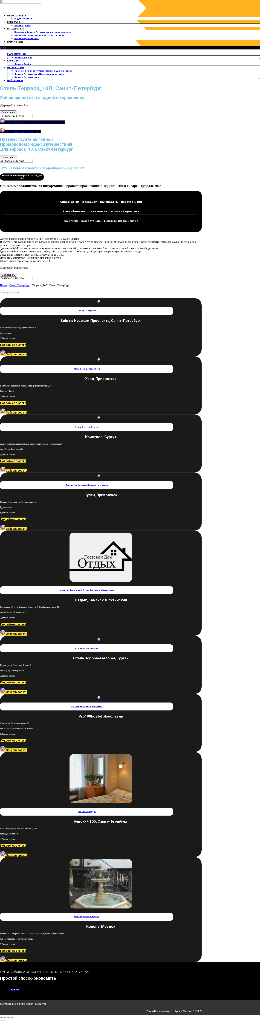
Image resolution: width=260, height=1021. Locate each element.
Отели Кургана (90, 648)
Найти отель (15, 41)
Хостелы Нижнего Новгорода (93, 485)
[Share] (5, 1017)
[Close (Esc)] (1, 1017)
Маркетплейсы (16, 15)
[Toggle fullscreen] (8, 1017)
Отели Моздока (91, 917)
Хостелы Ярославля (81, 706)
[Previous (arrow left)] (1, 1020)
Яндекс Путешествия (26, 38)
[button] (130, 47)
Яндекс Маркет (23, 18)
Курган (78, 648)
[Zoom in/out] (12, 1017)
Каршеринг (14, 22)
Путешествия (15, 28)
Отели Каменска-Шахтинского (98, 590)
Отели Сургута (82, 427)
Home (3, 285)
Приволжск (94, 369)
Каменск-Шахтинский (70, 590)
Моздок (78, 917)
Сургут (94, 427)
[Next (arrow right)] (5, 1020)
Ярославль (97, 706)
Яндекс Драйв (22, 25)
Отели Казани (80, 369)
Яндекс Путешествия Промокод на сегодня (39, 35)
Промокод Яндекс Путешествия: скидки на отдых (42, 32)
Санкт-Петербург (19, 285)
